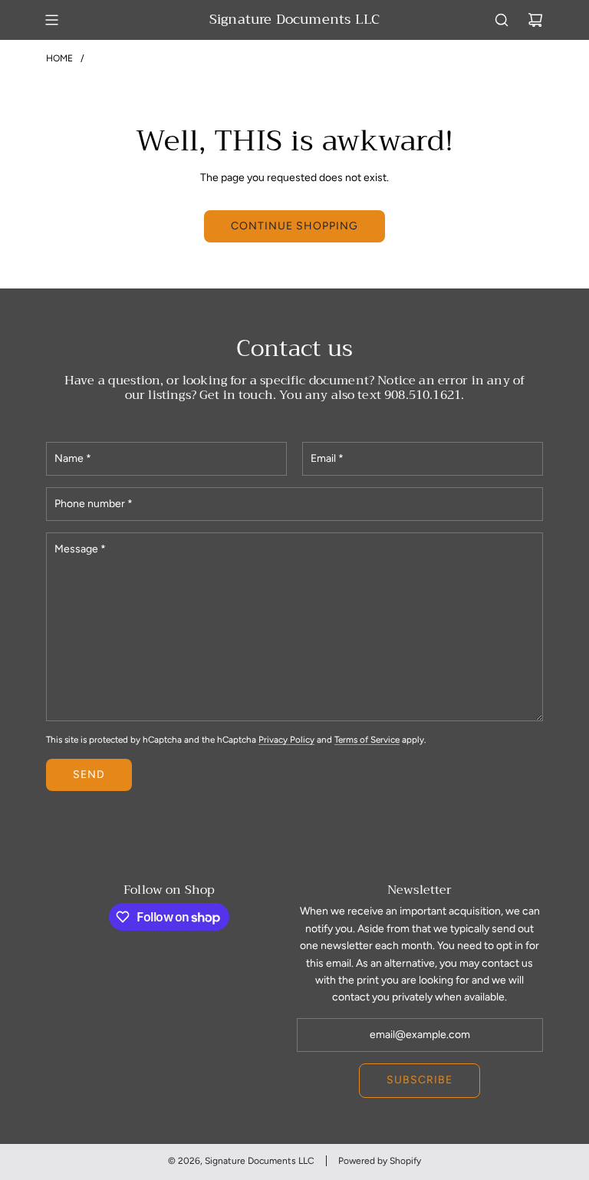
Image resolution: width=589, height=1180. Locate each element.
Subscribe (419, 1079)
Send (89, 774)
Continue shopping (294, 225)
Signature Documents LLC (294, 20)
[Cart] (535, 20)
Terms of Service (367, 739)
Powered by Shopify (379, 1160)
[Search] (501, 20)
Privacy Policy (286, 739)
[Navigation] (51, 20)
